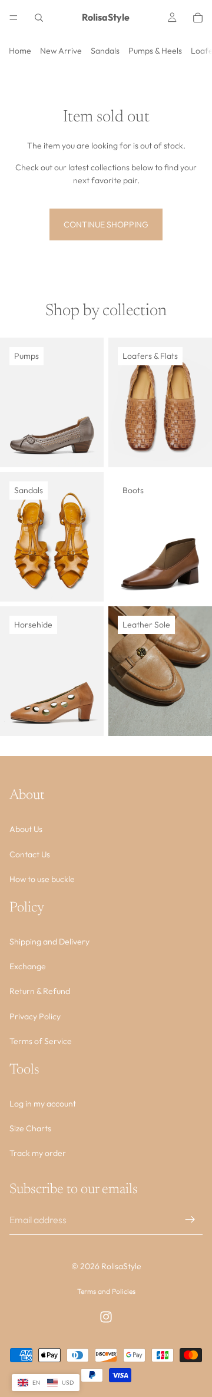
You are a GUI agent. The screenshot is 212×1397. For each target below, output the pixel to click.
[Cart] (198, 18)
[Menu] (13, 17)
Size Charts (30, 1128)
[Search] (39, 18)
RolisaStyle (121, 1266)
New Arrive (61, 50)
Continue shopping (106, 224)
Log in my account (42, 1103)
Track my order (37, 1153)
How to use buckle (42, 879)
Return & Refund (39, 991)
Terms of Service (40, 1041)
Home (20, 50)
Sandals (105, 50)
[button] (46, 1383)
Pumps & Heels (155, 50)
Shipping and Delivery (49, 941)
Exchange (27, 966)
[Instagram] (106, 1317)
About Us (25, 829)
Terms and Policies (106, 1291)
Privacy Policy (35, 1015)
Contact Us (29, 853)
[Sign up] (190, 1219)
